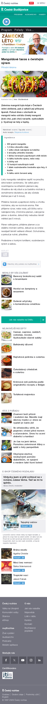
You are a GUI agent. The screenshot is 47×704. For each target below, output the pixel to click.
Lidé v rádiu (30, 616)
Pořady (18, 29)
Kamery (42, 14)
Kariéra (28, 620)
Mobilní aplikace (10, 645)
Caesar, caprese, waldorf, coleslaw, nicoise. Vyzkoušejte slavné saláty (27, 335)
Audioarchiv (30, 14)
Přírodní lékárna (8, 67)
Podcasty (6, 641)
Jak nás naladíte (32, 608)
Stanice (6, 616)
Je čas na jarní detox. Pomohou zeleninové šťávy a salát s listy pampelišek (29, 444)
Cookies (5, 694)
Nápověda (29, 612)
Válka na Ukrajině (10, 608)
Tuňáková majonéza (24, 394)
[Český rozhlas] (9, 3)
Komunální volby (10, 612)
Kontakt (28, 624)
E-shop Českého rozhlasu (18, 471)
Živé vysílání (8, 633)
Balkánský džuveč (23, 344)
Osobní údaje (18, 694)
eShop (5, 620)
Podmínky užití (32, 694)
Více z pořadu (10, 411)
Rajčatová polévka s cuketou (29, 357)
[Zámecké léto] (23, 43)
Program (18, 14)
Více (30, 29)
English (5, 697)
